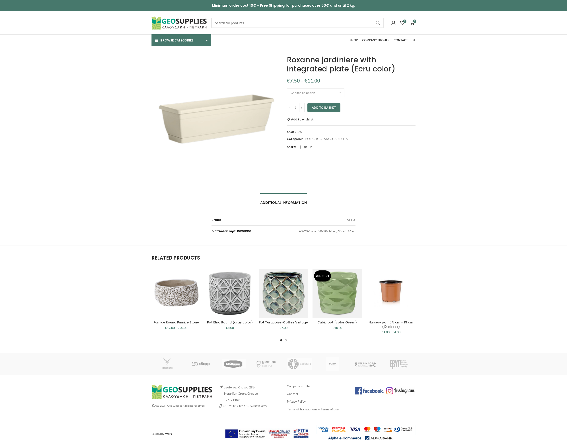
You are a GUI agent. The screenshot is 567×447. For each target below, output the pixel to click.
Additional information (283, 202)
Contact (292, 394)
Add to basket (324, 107)
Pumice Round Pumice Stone (176, 322)
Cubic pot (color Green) (337, 322)
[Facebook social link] (300, 147)
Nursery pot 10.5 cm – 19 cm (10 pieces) (391, 324)
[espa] (267, 433)
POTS (309, 139)
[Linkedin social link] (311, 147)
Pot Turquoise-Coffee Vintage (283, 322)
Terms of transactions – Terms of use (313, 409)
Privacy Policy (296, 401)
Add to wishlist (302, 119)
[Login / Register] (393, 22)
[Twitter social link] (305, 147)
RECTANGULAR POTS (332, 139)
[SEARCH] (377, 23)
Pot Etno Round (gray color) (230, 322)
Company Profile (298, 386)
